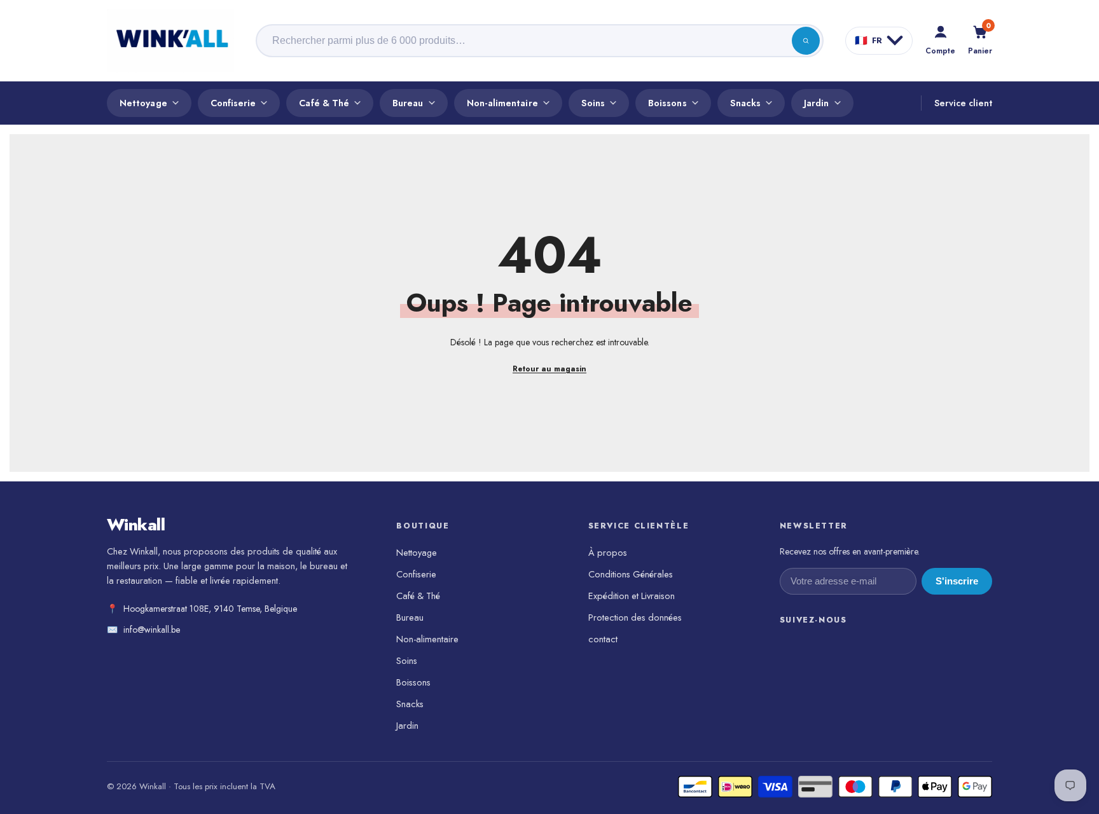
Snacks (745, 102)
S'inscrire (957, 581)
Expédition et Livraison (631, 595)
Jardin (816, 102)
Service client (963, 103)
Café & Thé (324, 102)
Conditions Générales (630, 574)
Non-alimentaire (502, 102)
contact (603, 638)
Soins (593, 102)
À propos (607, 552)
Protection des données (635, 617)
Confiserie (233, 102)
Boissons (667, 102)
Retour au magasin (549, 369)
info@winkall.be (151, 629)
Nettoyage (143, 102)
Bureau (407, 102)
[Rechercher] (806, 41)
